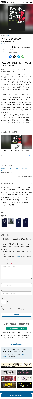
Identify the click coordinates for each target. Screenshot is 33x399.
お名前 (3, 282)
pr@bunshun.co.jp (17, 344)
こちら (19, 256)
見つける (25, 2)
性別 (2, 306)
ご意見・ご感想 (5, 263)
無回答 (22, 309)
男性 (5, 309)
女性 (13, 309)
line (22, 56)
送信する (16, 314)
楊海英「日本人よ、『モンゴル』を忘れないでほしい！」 (15, 169)
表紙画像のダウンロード (17, 328)
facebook (10, 56)
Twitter (14, 56)
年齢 (2, 298)
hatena (18, 56)
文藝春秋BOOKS (7, 2)
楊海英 (3, 44)
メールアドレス (5, 290)
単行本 (7, 35)
